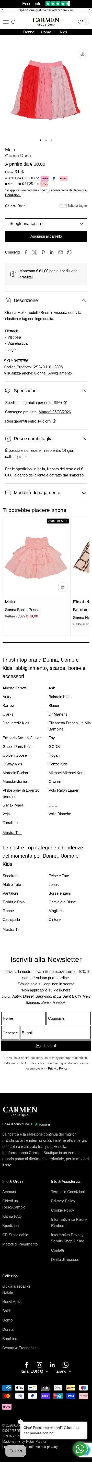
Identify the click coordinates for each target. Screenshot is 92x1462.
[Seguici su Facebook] (26, 1364)
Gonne (39, 373)
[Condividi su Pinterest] (43, 252)
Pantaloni (10, 893)
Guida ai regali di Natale (16, 1289)
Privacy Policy (57, 1068)
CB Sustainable (15, 1235)
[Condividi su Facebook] (25, 252)
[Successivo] (90, 10)
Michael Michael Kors (67, 773)
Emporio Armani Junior (22, 738)
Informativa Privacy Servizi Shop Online (67, 1238)
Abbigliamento (60, 373)
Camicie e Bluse (62, 902)
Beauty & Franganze (19, 1348)
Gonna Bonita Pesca (22, 609)
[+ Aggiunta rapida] (62, 587)
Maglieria (56, 910)
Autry (7, 697)
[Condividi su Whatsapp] (69, 252)
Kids (63, 32)
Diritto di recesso (65, 1259)
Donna (28, 32)
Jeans (54, 884)
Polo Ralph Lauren (64, 790)
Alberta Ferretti (15, 688)
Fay (52, 738)
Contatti (57, 1250)
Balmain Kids (60, 697)
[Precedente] (1, 10)
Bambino (9, 1338)
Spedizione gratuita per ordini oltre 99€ (46, 10)
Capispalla (11, 919)
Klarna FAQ (12, 1216)
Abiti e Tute (12, 884)
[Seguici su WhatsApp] (65, 1364)
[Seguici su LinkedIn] (52, 1364)
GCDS (54, 746)
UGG (53, 805)
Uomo (46, 32)
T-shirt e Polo (14, 902)
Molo (10, 149)
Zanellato (10, 822)
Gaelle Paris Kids (17, 746)
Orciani (55, 781)
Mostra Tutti (12, 832)
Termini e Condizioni (68, 1191)
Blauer (54, 705)
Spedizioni (10, 1225)
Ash (52, 688)
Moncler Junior (15, 781)
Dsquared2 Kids (16, 723)
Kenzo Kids (58, 764)
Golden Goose (15, 755)
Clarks (8, 714)
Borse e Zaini (60, 893)
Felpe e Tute (59, 876)
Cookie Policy (62, 1210)
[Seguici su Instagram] (39, 1364)
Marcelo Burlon (15, 773)
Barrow (9, 705)
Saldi (6, 1311)
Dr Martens (58, 714)
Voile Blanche (60, 814)
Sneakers (11, 876)
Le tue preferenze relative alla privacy (30, 1447)
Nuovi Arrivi (11, 1301)
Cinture (55, 919)
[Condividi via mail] (60, 252)
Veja (6, 814)
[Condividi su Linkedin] (52, 252)
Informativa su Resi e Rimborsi (69, 1222)
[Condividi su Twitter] (34, 252)
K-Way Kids (12, 764)
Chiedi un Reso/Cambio (13, 1204)
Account (9, 1191)
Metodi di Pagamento (20, 1244)
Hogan (54, 755)
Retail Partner (36, 1442)
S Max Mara (13, 805)
